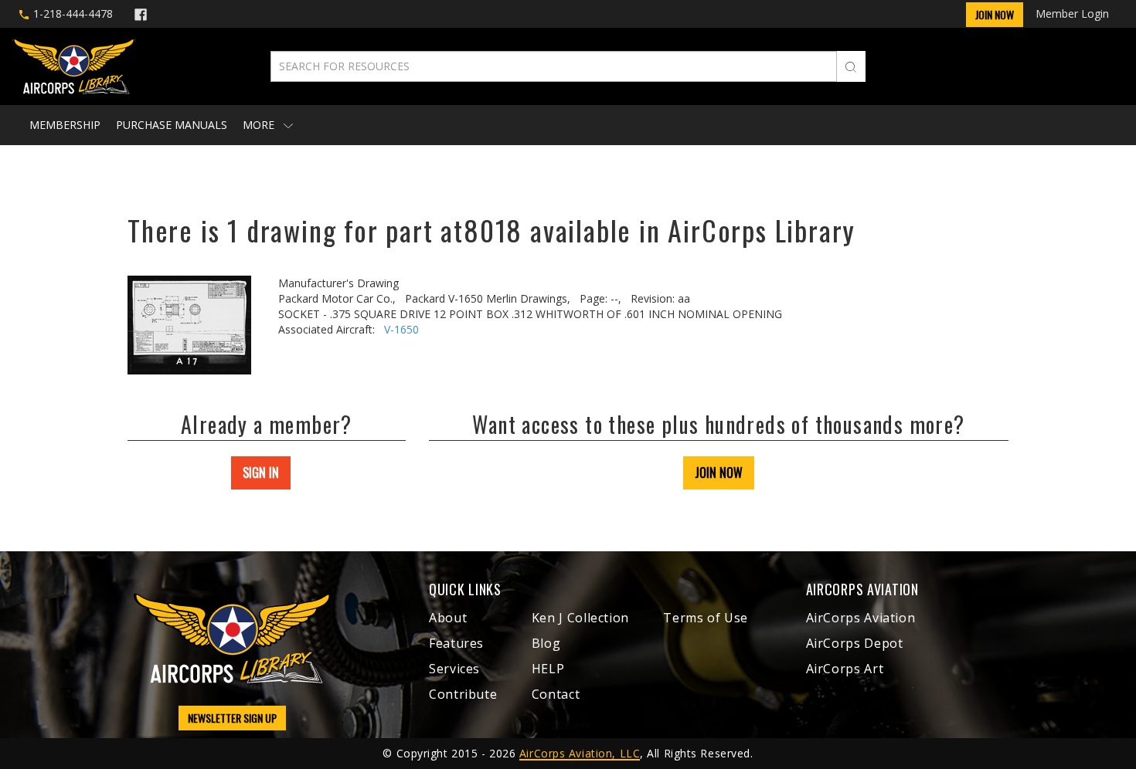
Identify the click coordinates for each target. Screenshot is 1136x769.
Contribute (463, 694)
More (260, 124)
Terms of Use (705, 617)
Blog (546, 643)
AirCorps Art (845, 668)
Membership (64, 124)
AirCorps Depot (854, 643)
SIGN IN (261, 472)
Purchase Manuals (171, 124)
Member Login (1072, 13)
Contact (556, 694)
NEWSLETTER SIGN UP (232, 718)
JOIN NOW (719, 472)
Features (456, 643)
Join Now (994, 14)
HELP (548, 668)
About (448, 617)
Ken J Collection (580, 617)
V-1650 (401, 329)
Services (454, 668)
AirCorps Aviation (861, 617)
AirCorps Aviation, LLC (579, 753)
